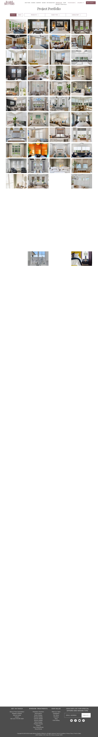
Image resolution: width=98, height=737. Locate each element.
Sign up (85, 715)
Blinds (44, 2)
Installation (56, 713)
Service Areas (17, 715)
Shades (33, 2)
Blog (56, 718)
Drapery (38, 2)
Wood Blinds (38, 729)
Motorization (51, 2)
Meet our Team (56, 711)
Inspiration (59, 2)
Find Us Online (77, 733)
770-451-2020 (20, 718)
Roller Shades (38, 715)
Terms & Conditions (61, 733)
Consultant (75, 14)
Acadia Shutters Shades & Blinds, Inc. (38, 733)
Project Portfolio (61, 4)
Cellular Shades (38, 718)
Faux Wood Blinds (38, 727)
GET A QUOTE (90, 2)
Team (64, 2)
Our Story (56, 715)
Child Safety (56, 720)
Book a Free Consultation (17, 711)
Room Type (55, 14)
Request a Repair (17, 713)
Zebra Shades (38, 722)
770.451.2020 (71, 2)
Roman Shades (38, 717)
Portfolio (56, 717)
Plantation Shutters (38, 711)
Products (34, 14)
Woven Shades (38, 720)
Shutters (27, 2)
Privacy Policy (70, 733)
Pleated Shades (38, 723)
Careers (17, 717)
